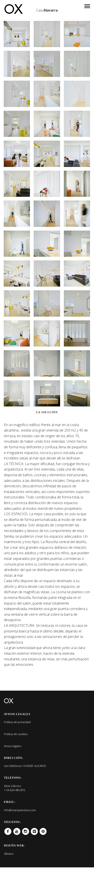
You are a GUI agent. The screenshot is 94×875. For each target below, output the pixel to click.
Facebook (7, 830)
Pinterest (43, 830)
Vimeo (34, 830)
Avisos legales (12, 746)
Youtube (16, 830)
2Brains (8, 854)
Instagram (25, 830)
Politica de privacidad (17, 722)
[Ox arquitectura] (13, 9)
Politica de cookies (16, 734)
